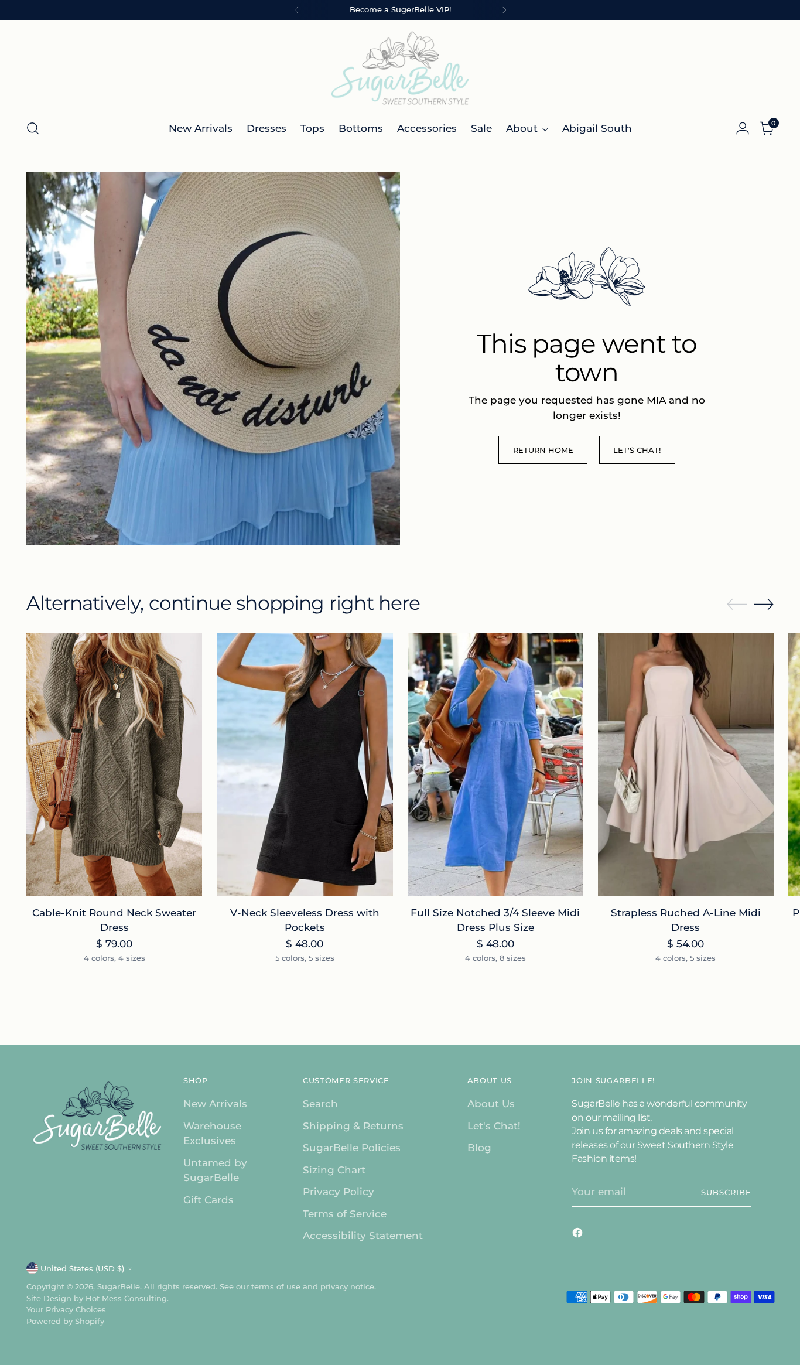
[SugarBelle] (400, 67)
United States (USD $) (82, 1268)
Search (320, 1104)
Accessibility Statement (363, 1235)
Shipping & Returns (353, 1126)
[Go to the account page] (742, 128)
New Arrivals (215, 1104)
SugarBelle (118, 1286)
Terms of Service (345, 1214)
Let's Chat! (494, 1126)
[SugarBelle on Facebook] (579, 1235)
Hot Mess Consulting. (127, 1298)
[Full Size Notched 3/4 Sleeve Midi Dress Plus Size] (495, 764)
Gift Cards (208, 1200)
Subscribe (726, 1192)
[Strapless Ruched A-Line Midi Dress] (686, 764)
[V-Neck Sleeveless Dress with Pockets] (304, 764)
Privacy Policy (338, 1191)
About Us (491, 1104)
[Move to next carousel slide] (764, 604)
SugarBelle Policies (352, 1148)
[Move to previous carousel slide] (737, 605)
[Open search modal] (33, 128)
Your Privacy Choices (66, 1309)
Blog (479, 1148)
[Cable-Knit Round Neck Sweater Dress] (114, 764)
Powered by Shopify (65, 1321)
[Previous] (296, 10)
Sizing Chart (334, 1170)
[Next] (504, 10)
